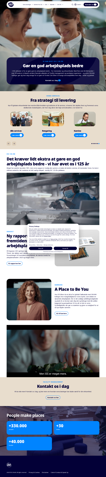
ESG (46, 4)
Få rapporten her (14, 263)
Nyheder (52, 4)
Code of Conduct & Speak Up (59, 472)
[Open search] (72, 4)
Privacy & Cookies (34, 472)
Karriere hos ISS (38, 4)
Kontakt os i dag (51, 80)
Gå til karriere (61, 313)
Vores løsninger (27, 4)
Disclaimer (45, 472)
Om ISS (59, 4)
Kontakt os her (53, 397)
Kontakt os (89, 5)
